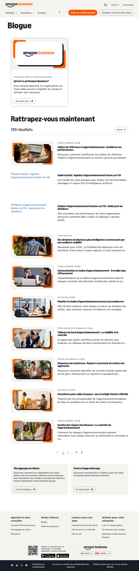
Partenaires (15, 534)
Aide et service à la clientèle (83, 529)
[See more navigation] (59, 12)
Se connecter (128, 5)
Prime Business (65, 235)
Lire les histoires (23, 489)
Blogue (44, 522)
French (114, 5)
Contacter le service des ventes (116, 12)
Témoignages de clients (21, 529)
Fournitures (63, 389)
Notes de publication (50, 526)
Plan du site (77, 534)
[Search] (106, 5)
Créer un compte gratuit (82, 12)
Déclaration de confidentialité (38, 565)
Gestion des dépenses (68, 359)
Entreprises (63, 297)
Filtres (120, 129)
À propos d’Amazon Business (23, 525)
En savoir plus (22, 101)
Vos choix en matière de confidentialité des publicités (70, 565)
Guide (77, 142)
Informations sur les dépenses (72, 328)
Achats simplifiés (66, 142)
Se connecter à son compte (113, 529)
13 (76, 452)
